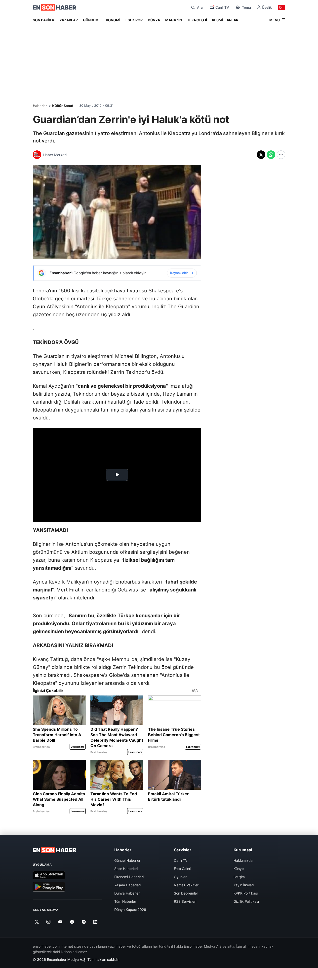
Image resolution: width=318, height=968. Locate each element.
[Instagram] (48, 922)
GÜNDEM (91, 20)
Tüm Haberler (125, 901)
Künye (239, 868)
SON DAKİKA (43, 20)
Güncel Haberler (127, 860)
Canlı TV (180, 860)
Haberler (40, 106)
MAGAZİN (173, 20)
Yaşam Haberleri (127, 885)
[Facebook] (72, 922)
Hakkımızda (243, 860)
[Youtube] (60, 922)
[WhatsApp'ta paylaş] (271, 154)
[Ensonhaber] (54, 7)
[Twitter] (37, 922)
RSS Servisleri (185, 901)
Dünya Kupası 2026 (130, 909)
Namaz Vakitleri (186, 885)
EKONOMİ (112, 20)
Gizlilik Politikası (246, 901)
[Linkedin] (95, 922)
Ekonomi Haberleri (129, 877)
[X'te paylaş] (261, 154)
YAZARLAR (68, 20)
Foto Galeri (182, 868)
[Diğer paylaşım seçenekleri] (281, 154)
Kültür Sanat (62, 106)
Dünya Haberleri (127, 893)
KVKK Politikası (246, 893)
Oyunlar (180, 877)
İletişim (239, 877)
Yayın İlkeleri (244, 885)
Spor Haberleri (126, 868)
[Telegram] (84, 922)
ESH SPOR (134, 20)
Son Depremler (186, 893)
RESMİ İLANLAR (225, 20)
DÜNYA (154, 20)
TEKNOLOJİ (197, 20)
